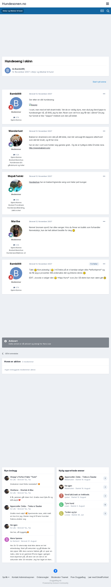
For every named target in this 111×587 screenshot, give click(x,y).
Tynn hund (69, 503)
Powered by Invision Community (55, 583)
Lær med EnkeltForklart (98, 577)
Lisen (67, 506)
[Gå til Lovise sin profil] (61, 513)
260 (17, 200)
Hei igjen (13, 525)
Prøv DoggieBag (78, 577)
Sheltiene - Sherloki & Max (21, 490)
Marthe (15, 221)
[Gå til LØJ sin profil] (6, 478)
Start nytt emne (99, 82)
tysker (67, 497)
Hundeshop (34, 182)
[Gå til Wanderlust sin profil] (16, 140)
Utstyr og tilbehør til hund (42, 72)
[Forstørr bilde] (33, 105)
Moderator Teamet (59, 577)
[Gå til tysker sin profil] (61, 496)
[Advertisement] (55, 35)
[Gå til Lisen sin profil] (61, 504)
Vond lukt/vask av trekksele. (77, 495)
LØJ (14, 479)
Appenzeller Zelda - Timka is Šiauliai (26, 506)
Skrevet (24, 479)
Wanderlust (16, 131)
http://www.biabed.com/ (39, 148)
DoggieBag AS (55, 581)
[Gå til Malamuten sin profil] (61, 478)
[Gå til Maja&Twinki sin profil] (16, 186)
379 (17, 117)
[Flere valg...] (104, 94)
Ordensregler (43, 577)
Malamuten (69, 479)
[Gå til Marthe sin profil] (16, 231)
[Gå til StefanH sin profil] (6, 539)
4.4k (17, 245)
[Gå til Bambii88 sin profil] (8, 70)
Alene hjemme (16, 538)
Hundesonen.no (14, 4)
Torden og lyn (71, 512)
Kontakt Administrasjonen (23, 577)
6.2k (17, 155)
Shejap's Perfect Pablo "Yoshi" (23, 477)
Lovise (67, 515)
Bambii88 (20, 69)
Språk (5, 577)
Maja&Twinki (15, 176)
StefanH (16, 541)
